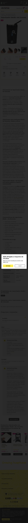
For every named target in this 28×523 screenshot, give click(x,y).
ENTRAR (8, 266)
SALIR (19, 266)
